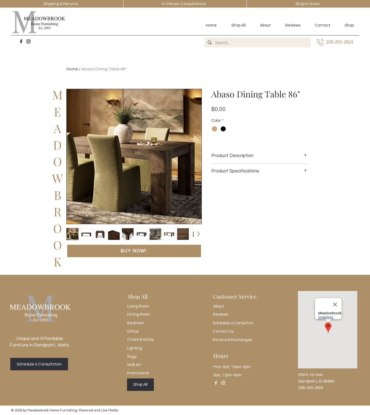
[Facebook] (21, 41)
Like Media (109, 410)
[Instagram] (28, 41)
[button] (134, 251)
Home (72, 69)
